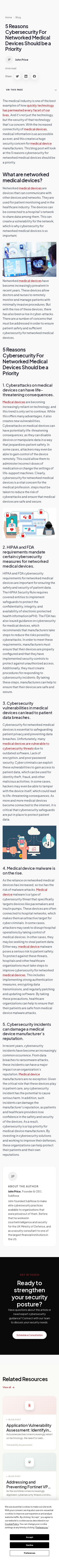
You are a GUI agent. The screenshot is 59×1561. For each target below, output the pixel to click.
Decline (29, 1545)
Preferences (29, 1553)
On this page (14, 89)
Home (8, 17)
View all (7, 1387)
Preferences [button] (42, 1527)
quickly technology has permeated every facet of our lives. (28, 110)
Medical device (29, 1074)
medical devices (35, 129)
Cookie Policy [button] (12, 1524)
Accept (29, 1537)
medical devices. (14, 975)
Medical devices (14, 402)
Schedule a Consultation (30, 1335)
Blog (18, 17)
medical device (41, 143)
